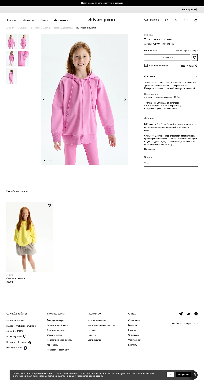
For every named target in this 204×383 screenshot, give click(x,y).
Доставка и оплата (56, 330)
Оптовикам (133, 335)
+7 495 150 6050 (15, 320)
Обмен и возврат (55, 335)
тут (156, 149)
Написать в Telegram (16, 342)
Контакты (132, 345)
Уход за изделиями (97, 320)
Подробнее (183, 374)
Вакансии (132, 325)
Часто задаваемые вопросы (101, 325)
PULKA (148, 35)
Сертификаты (94, 340)
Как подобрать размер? (187, 51)
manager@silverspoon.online (21, 326)
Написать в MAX (14, 348)
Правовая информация (58, 350)
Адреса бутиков (14, 336)
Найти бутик (187, 9)
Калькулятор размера (57, 325)
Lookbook (92, 330)
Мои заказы (52, 345)
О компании (134, 320)
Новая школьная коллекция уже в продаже (102, 3)
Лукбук (44, 20)
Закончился (167, 57)
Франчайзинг (134, 340)
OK (170, 374)
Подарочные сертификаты (59, 340)
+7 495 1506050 (150, 20)
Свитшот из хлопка (15, 278)
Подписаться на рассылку (185, 323)
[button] (44, 160)
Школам (132, 330)
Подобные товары (17, 191)
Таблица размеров (56, 320)
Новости (92, 335)
